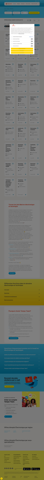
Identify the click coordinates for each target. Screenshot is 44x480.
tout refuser (22, 50)
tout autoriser (22, 52)
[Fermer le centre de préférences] (1, 478)
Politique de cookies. (21, 33)
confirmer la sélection (22, 48)
